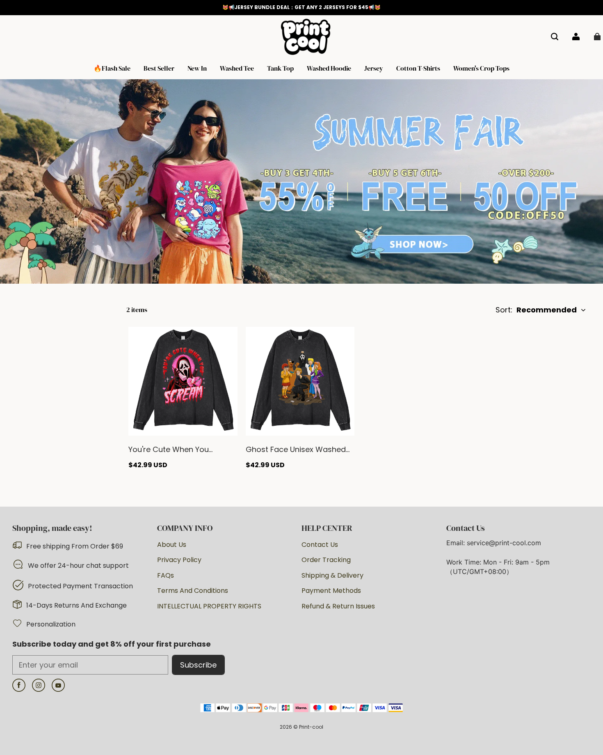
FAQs (165, 575)
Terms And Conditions (192, 590)
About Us (171, 544)
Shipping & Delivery (332, 575)
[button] (554, 36)
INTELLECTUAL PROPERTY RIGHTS (209, 606)
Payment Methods (331, 590)
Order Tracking (326, 560)
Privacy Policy (179, 560)
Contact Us (320, 544)
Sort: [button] (536, 310)
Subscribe (198, 665)
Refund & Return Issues (338, 606)
